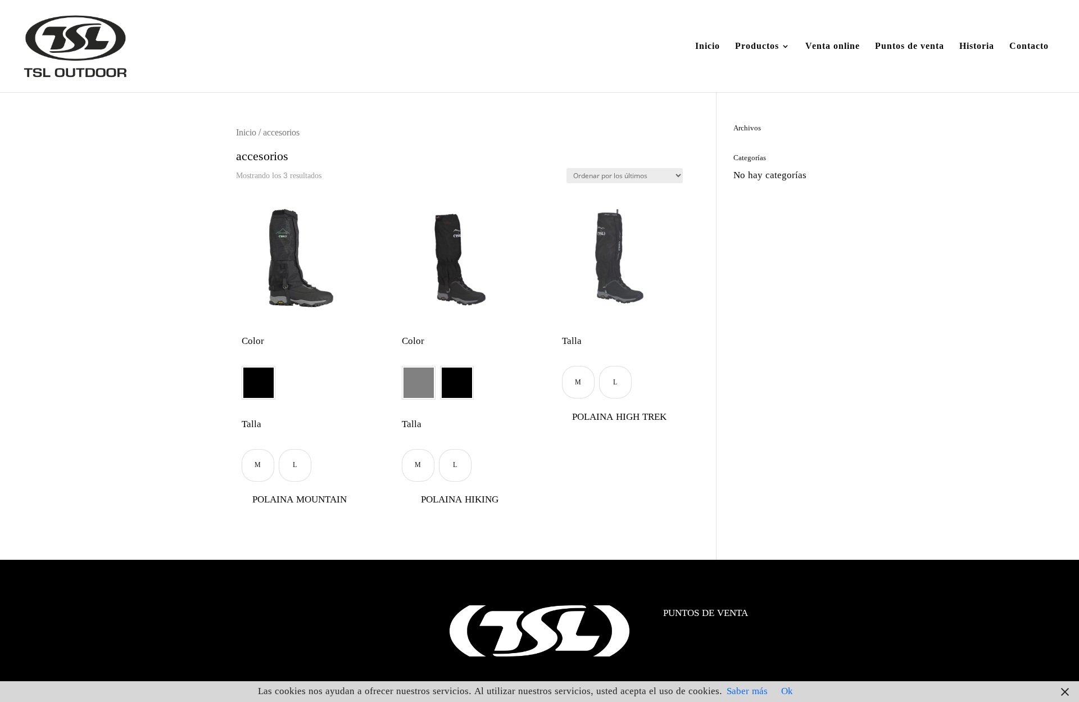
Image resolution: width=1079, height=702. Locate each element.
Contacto (1029, 48)
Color (253, 341)
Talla (251, 424)
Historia (976, 48)
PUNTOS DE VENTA (705, 613)
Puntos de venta (909, 48)
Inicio (707, 48)
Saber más (747, 691)
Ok (787, 691)
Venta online (832, 48)
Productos (757, 48)
